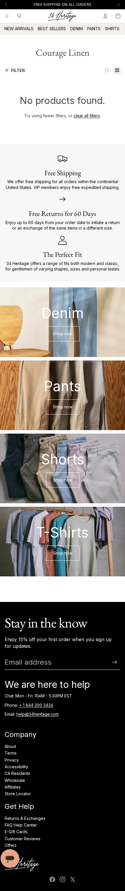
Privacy (12, 759)
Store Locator (18, 793)
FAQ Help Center (21, 825)
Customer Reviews (22, 838)
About (10, 746)
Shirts (112, 28)
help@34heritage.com (37, 714)
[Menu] (6, 16)
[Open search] (19, 16)
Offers (11, 845)
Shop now (62, 333)
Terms (11, 753)
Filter (18, 70)
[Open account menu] (105, 16)
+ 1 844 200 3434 (36, 705)
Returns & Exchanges (25, 818)
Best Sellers (52, 28)
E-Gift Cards (16, 831)
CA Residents (17, 773)
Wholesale (15, 780)
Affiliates (13, 786)
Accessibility (16, 766)
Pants (94, 28)
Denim (76, 28)
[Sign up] (114, 662)
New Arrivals (18, 28)
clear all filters (87, 115)
